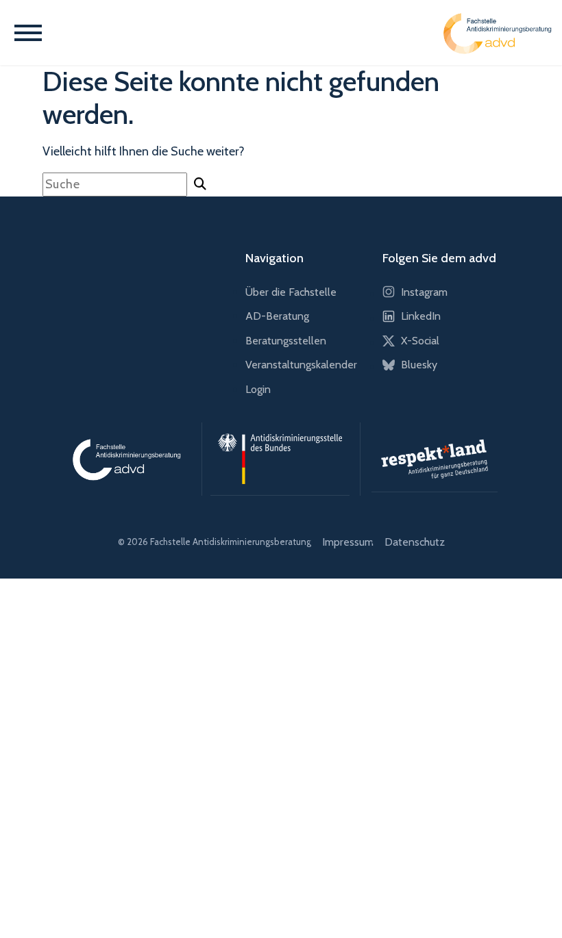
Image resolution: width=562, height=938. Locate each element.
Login (258, 389)
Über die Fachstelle (291, 292)
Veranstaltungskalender (301, 364)
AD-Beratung (277, 315)
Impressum (348, 541)
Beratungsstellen (285, 340)
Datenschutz (414, 541)
